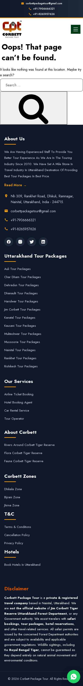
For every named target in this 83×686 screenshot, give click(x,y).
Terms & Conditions (17, 527)
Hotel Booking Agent (18, 402)
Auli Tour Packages (17, 269)
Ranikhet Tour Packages (20, 358)
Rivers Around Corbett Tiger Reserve (29, 445)
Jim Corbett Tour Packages (22, 309)
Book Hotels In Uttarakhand (22, 564)
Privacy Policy (13, 543)
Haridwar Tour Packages (21, 301)
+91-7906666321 (44, 9)
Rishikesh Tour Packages (21, 366)
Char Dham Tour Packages (22, 277)
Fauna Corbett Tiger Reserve (23, 461)
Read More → (15, 185)
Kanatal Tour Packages (19, 317)
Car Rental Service (16, 410)
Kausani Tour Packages (20, 325)
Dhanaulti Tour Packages (21, 293)
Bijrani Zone (12, 497)
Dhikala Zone (13, 489)
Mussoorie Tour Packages (22, 342)
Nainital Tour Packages (20, 350)
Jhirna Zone (11, 505)
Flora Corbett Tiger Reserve (23, 453)
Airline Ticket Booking (18, 394)
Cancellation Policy (17, 535)
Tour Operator (14, 418)
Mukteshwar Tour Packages (22, 333)
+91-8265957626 (44, 14)
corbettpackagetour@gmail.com (44, 3)
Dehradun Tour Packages (21, 285)
